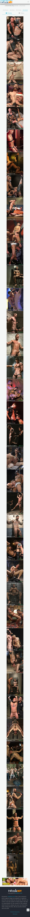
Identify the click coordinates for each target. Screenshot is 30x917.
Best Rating (12, 10)
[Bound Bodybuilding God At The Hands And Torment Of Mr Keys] (15, 480)
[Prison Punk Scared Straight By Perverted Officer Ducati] (15, 707)
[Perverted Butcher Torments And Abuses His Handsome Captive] (15, 209)
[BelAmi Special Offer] (15, 885)
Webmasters (15, 914)
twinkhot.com (18, 893)
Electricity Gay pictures (15, 911)
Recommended (26, 10)
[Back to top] (28, 910)
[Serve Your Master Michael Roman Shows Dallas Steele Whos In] (15, 27)
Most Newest (5, 10)
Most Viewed (18, 10)
